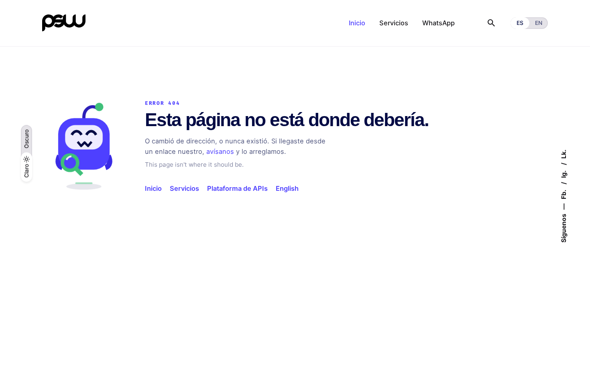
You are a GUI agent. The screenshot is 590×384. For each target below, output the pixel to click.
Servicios (184, 188)
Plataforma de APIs (237, 188)
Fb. (563, 193)
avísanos (220, 151)
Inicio (153, 188)
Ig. (563, 173)
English (287, 188)
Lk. (563, 154)
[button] (27, 139)
